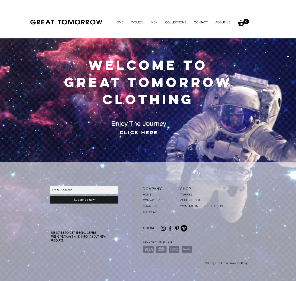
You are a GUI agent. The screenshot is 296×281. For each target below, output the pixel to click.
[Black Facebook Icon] (170, 228)
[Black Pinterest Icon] (177, 228)
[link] (243, 22)
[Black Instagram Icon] (163, 228)
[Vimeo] (184, 228)
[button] (137, 22)
